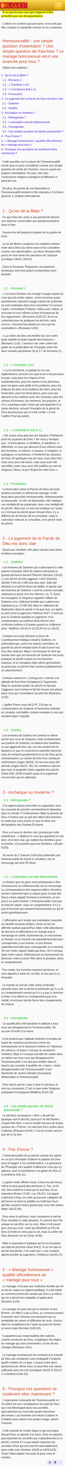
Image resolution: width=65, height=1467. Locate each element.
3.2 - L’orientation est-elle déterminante (26, 122)
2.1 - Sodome (10, 103)
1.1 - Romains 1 (12, 80)
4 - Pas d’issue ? (11, 136)
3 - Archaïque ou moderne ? (18, 112)
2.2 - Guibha (10, 108)
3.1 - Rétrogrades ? (14, 117)
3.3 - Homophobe (13, 126)
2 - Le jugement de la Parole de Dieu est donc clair (32, 98)
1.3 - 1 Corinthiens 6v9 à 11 (19, 89)
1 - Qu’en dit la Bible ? (14, 75)
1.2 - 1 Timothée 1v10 (15, 84)
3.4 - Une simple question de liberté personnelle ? (32, 131)
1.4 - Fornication (12, 94)
